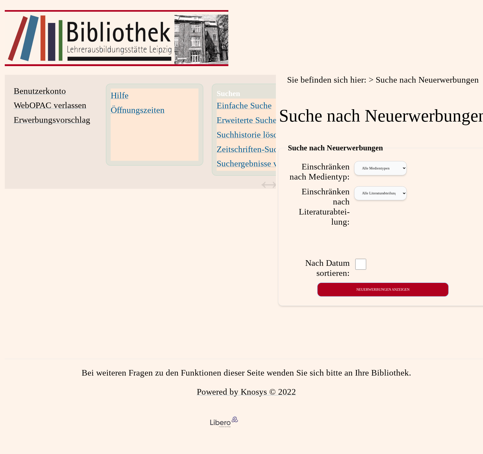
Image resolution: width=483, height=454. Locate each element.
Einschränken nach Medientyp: (320, 171)
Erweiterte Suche (247, 120)
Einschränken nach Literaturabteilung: (324, 207)
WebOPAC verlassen (50, 105)
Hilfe (120, 95)
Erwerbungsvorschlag (52, 120)
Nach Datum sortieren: (327, 268)
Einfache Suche (244, 105)
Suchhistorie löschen (253, 134)
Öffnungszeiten (138, 110)
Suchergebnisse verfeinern (263, 163)
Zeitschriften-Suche (251, 149)
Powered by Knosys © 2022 (246, 392)
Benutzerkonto (40, 91)
